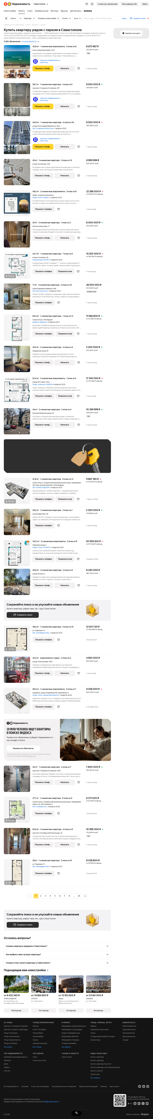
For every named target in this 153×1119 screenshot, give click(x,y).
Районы (93, 1026)
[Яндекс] (145, 1114)
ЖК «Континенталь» (40, 291)
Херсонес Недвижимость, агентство (50, 61)
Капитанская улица (40, 226)
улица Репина (38, 574)
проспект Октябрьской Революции (46, 833)
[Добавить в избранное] (78, 68)
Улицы (93, 1033)
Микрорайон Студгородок (72, 1029)
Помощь (103, 1086)
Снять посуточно (39, 1060)
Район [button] (124, 18)
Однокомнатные (129, 1029)
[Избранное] (87, 4)
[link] (145, 4)
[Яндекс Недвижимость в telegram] (147, 1086)
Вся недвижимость (11, 1086)
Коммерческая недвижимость (15, 1057)
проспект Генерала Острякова (44, 88)
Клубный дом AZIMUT (41, 260)
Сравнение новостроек (99, 1029)
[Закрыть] (148, 18)
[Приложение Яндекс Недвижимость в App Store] (135, 1103)
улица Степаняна (39, 257)
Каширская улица (39, 351)
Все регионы (95, 1040)
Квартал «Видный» (40, 322)
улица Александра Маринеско (44, 126)
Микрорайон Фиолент (70, 1036)
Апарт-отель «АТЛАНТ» (42, 547)
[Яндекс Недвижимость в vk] (139, 1086)
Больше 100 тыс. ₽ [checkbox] (33, 466)
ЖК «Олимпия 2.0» (40, 807)
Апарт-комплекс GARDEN (43, 384)
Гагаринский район (69, 1043)
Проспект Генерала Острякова (16, 1026)
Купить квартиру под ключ (100, 1064)
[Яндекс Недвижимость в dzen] (143, 1086)
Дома (6, 1064)
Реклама (25, 1086)
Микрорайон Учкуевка (70, 1040)
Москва (36, 1026)
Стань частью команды (40, 1086)
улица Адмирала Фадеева (42, 289)
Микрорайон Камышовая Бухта (74, 1026)
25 (79, 896)
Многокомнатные (129, 1026)
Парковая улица (39, 545)
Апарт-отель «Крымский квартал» (46, 695)
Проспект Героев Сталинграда (16, 1029)
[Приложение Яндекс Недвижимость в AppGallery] (143, 1103)
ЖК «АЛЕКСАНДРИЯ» (41, 487)
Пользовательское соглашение (64, 1086)
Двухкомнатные (129, 1036)
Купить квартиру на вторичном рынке (105, 1067)
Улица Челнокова (10, 1033)
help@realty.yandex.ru (51, 1102)
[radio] (40, 896)
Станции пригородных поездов (102, 1036)
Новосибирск (38, 1033)
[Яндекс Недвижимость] (17, 4)
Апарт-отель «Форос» (41, 197)
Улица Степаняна (10, 1043)
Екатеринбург (38, 1036)
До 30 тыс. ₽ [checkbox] (14, 459)
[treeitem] (10, 11)
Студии (125, 1040)
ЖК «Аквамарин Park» (41, 633)
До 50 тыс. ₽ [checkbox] (30, 459)
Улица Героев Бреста (12, 1040)
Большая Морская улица (42, 413)
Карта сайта (114, 1086)
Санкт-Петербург (39, 1029)
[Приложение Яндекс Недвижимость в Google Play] (139, 1103)
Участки (7, 1071)
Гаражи (7, 1067)
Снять (35, 1057)
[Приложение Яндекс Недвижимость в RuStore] (147, 1103)
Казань (35, 1040)
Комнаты (7, 1060)
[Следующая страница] (85, 896)
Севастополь (38, 320)
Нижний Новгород (40, 1043)
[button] (92, 4)
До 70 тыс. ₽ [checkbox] (46, 459)
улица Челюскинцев (40, 662)
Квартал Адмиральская (71, 1033)
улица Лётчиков (39, 382)
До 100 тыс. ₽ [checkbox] (15, 466)
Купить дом (95, 1074)
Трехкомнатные (129, 1033)
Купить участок (96, 1071)
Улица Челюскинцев (12, 1036)
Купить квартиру (97, 1057)
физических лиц (30, 756)
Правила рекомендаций (88, 1086)
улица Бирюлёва (39, 514)
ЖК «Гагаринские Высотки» (43, 128)
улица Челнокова (39, 164)
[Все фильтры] (6, 18)
